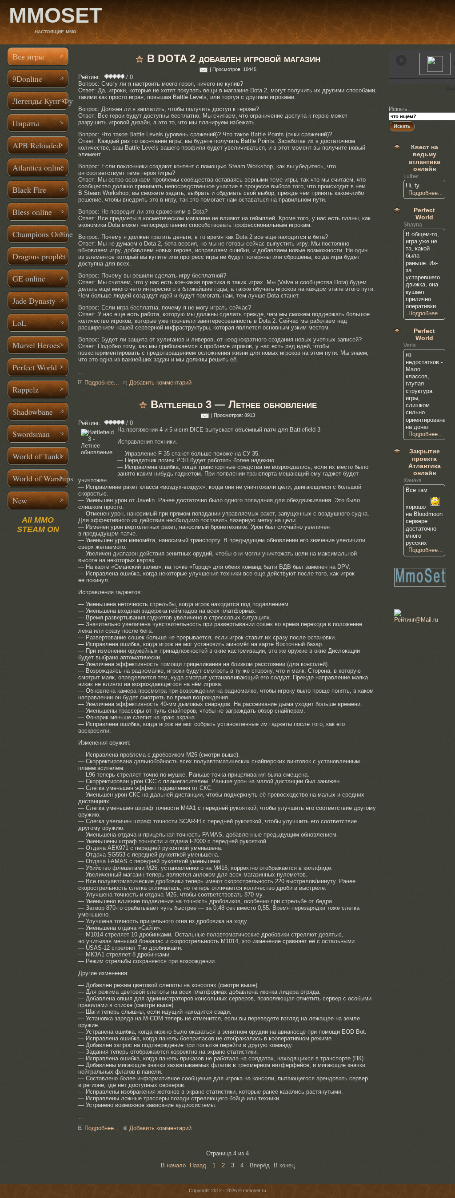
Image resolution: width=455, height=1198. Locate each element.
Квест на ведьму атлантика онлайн (424, 157)
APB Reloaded (36, 145)
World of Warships (40, 478)
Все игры (28, 56)
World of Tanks (37, 456)
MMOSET (55, 15)
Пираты (25, 123)
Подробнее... (101, 382)
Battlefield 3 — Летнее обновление (234, 404)
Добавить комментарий (160, 382)
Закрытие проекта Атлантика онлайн (424, 462)
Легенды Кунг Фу (40, 100)
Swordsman (31, 433)
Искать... (401, 109)
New (19, 500)
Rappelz (25, 389)
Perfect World (34, 367)
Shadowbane (32, 411)
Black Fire (29, 189)
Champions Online (40, 234)
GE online (28, 278)
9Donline (27, 78)
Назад (198, 1165)
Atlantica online (38, 167)
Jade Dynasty (34, 300)
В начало (173, 1165)
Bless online (32, 211)
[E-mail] (203, 69)
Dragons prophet (39, 256)
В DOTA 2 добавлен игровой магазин (233, 58)
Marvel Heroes (36, 345)
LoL (19, 322)
